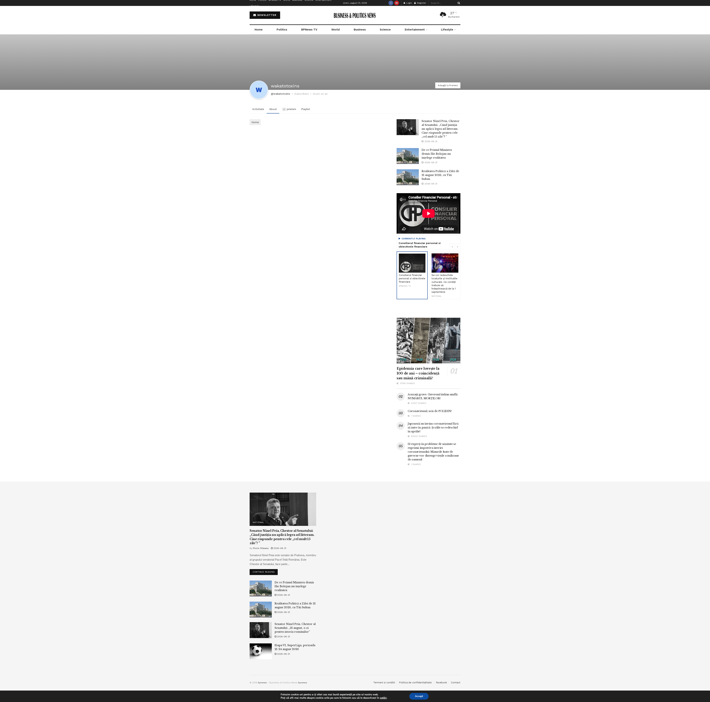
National (258, 522)
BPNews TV (309, 29)
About (273, 109)
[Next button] (457, 247)
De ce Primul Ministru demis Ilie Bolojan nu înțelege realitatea (437, 153)
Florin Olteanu (261, 548)
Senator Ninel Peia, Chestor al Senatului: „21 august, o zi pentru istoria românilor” (295, 627)
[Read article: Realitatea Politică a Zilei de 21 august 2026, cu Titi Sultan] (408, 177)
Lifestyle (254, 6)
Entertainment (415, 29)
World (335, 29)
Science (385, 29)
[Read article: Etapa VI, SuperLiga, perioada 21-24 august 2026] (261, 651)
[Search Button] (458, 3)
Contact (455, 682)
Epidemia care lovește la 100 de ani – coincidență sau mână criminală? (418, 373)
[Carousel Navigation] (454, 247)
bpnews (262, 682)
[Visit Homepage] (355, 15)
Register (421, 3)
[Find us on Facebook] (390, 3)
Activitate (258, 109)
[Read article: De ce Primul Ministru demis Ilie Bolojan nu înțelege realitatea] (408, 156)
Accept (419, 696)
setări (383, 698)
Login (408, 3)
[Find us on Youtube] (396, 3)
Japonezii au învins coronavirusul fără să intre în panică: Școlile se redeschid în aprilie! (433, 427)
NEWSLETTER (266, 15)
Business (360, 29)
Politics (282, 29)
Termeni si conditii (384, 682)
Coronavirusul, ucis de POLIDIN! (430, 411)
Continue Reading (265, 571)
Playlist (305, 109)
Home (259, 29)
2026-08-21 (279, 548)
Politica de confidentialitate (415, 682)
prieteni (289, 109)
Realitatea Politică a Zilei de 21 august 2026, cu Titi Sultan (440, 175)
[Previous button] (452, 247)
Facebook (441, 682)
